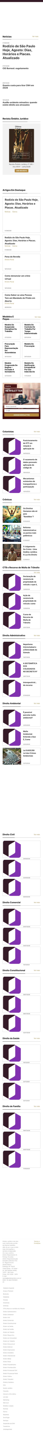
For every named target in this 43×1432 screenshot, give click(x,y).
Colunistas (6, 1303)
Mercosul (6, 1403)
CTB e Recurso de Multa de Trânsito (14, 1308)
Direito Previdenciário (9, 1364)
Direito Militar (7, 1359)
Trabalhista (6, 1426)
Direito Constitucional (9, 1323)
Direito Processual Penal (10, 1373)
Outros (5, 1411)
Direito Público (7, 1376)
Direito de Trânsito (8, 1332)
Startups (5, 1420)
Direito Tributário (8, 1379)
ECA (4, 1385)
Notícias (5, 1409)
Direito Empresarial (9, 1350)
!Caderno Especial (8, 1288)
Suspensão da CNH (9, 1423)
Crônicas (5, 1305)
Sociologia (6, 1417)
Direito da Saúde (8, 1326)
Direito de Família (8, 1329)
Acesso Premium (8, 1291)
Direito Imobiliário (8, 1353)
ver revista (21, 171)
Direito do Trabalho (9, 1341)
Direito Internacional (9, 1355)
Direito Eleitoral (7, 1347)
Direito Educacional (9, 1344)
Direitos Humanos (8, 1382)
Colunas (5, 1300)
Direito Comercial (8, 1320)
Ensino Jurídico (7, 1388)
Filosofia (5, 1391)
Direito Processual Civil (10, 1370)
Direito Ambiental (8, 1314)
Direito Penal (7, 1361)
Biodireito (6, 1294)
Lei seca (5, 1397)
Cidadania (6, 1297)
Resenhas (6, 1414)
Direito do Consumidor (10, 1338)
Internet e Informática (9, 1394)
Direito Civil (6, 1317)
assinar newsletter (22, 415)
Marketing (6, 1400)
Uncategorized (7, 1429)
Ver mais (35, 36)
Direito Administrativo (9, 1311)
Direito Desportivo (8, 1335)
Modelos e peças (8, 1406)
